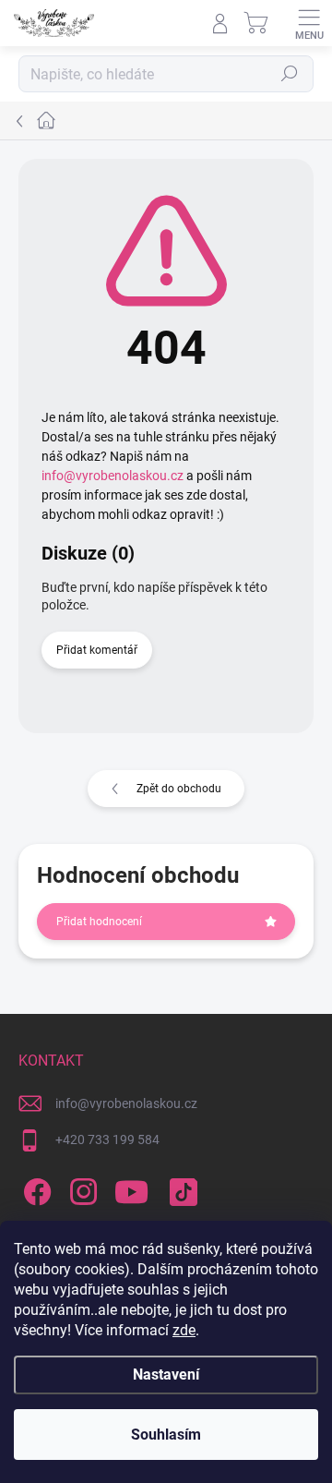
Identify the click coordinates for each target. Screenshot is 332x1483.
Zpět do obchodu (178, 788)
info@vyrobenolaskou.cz (113, 475)
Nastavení (166, 1374)
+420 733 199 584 (107, 1139)
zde (184, 1330)
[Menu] (309, 23)
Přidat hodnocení (99, 921)
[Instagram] (81, 1189)
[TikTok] (180, 1189)
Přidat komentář (96, 650)
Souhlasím (166, 1434)
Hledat (289, 73)
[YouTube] (131, 1189)
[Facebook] (34, 1189)
